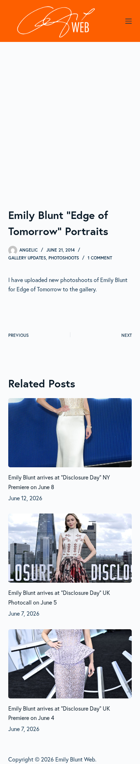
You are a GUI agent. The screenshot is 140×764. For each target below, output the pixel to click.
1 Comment (100, 258)
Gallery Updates (27, 258)
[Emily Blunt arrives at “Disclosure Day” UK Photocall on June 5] (69, 548)
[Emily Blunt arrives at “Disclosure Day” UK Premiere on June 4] (69, 663)
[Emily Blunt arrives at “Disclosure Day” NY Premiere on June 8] (69, 432)
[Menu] (128, 21)
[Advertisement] (70, 115)
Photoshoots (63, 258)
